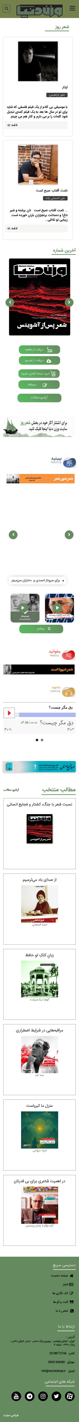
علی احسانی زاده (55, 198)
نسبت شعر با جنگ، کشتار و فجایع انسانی (39, 804)
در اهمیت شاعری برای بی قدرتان (39, 1181)
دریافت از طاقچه (34, 349)
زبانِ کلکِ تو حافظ (39, 955)
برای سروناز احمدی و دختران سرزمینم (36, 580)
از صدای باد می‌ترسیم (39, 880)
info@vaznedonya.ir (53, 1371)
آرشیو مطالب (11, 790)
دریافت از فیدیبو (34, 360)
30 (69, 730)
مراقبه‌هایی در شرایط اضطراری (39, 1030)
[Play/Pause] (9, 713)
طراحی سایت (11, 1415)
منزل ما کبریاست (39, 1106)
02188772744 (57, 1353)
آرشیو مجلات (39, 397)
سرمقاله (32, 384)
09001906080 (56, 1362)
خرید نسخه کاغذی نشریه (35, 373)
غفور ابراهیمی (57, 95)
